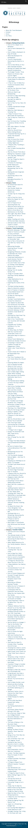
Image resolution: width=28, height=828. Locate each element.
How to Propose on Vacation (16, 290)
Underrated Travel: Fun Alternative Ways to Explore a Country (16, 335)
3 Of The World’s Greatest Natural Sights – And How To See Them (16, 457)
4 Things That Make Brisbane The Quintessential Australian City (16, 442)
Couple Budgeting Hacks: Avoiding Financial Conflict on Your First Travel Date (16, 611)
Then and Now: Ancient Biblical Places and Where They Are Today (15, 391)
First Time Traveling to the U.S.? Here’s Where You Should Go (17, 359)
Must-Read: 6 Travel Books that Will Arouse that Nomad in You (16, 524)
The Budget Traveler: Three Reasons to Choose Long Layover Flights (16, 73)
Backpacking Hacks (18, 43)
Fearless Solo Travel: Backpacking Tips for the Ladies (15, 168)
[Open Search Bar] (26, 1)
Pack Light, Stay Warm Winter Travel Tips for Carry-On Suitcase (17, 215)
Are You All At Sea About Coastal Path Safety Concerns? (15, 702)
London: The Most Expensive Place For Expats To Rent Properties (16, 754)
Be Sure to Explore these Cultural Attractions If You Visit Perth (17, 448)
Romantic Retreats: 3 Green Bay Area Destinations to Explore (16, 718)
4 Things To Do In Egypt (15, 430)
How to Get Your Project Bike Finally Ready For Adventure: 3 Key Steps (16, 79)
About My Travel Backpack (14, 30)
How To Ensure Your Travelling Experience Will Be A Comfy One (17, 122)
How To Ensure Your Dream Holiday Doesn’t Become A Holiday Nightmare (16, 141)
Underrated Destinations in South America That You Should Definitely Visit (16, 259)
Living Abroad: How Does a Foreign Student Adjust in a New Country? (16, 675)
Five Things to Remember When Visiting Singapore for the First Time (16, 397)
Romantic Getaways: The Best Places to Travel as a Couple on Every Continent (16, 231)
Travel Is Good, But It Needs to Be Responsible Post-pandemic (17, 353)
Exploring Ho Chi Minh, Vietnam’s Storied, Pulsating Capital (16, 502)
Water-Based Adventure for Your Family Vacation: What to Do (17, 544)
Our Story (9, 35)
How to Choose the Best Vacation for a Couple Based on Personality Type (16, 237)
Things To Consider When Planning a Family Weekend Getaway (16, 275)
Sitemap (19, 825)
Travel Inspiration (17, 228)
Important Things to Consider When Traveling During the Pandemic (16, 665)
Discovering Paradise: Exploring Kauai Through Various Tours (15, 248)
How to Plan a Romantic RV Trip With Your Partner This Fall (16, 242)
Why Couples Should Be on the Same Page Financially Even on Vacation (16, 469)
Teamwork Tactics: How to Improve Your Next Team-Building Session (15, 693)
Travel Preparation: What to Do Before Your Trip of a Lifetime (16, 602)
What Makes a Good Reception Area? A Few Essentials (14, 578)
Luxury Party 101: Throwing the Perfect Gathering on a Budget (16, 687)
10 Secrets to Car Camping (15, 226)
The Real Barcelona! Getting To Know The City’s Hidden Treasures (16, 382)
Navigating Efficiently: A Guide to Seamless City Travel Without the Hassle (17, 253)
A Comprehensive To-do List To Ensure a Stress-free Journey (16, 569)
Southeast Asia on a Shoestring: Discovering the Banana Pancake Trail (16, 515)
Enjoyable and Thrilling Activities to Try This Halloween (14, 326)
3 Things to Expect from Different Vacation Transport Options (16, 764)
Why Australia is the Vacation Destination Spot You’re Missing (16, 377)
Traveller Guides (17, 529)
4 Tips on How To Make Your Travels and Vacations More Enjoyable (16, 84)
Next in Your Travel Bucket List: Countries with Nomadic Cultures (16, 320)
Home (7, 34)
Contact (8, 32)
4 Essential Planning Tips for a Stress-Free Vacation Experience (17, 135)
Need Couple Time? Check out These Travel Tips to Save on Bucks (17, 653)
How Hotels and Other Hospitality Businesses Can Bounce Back (15, 627)
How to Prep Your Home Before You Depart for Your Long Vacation (15, 199)
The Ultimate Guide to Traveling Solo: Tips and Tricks (15, 549)
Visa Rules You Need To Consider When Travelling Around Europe (15, 644)
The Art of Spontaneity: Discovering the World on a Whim (16, 61)
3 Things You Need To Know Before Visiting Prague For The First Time (17, 774)
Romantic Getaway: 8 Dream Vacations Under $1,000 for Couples (16, 311)
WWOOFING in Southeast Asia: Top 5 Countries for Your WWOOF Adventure (17, 497)
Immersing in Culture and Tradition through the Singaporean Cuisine (15, 344)
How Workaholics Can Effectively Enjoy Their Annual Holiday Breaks (16, 769)
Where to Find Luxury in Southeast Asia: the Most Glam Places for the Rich (15, 368)
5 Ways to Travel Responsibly (16, 528)
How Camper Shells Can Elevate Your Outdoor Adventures (15, 190)
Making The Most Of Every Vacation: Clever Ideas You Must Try (15, 731)
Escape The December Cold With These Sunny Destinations (16, 433)
